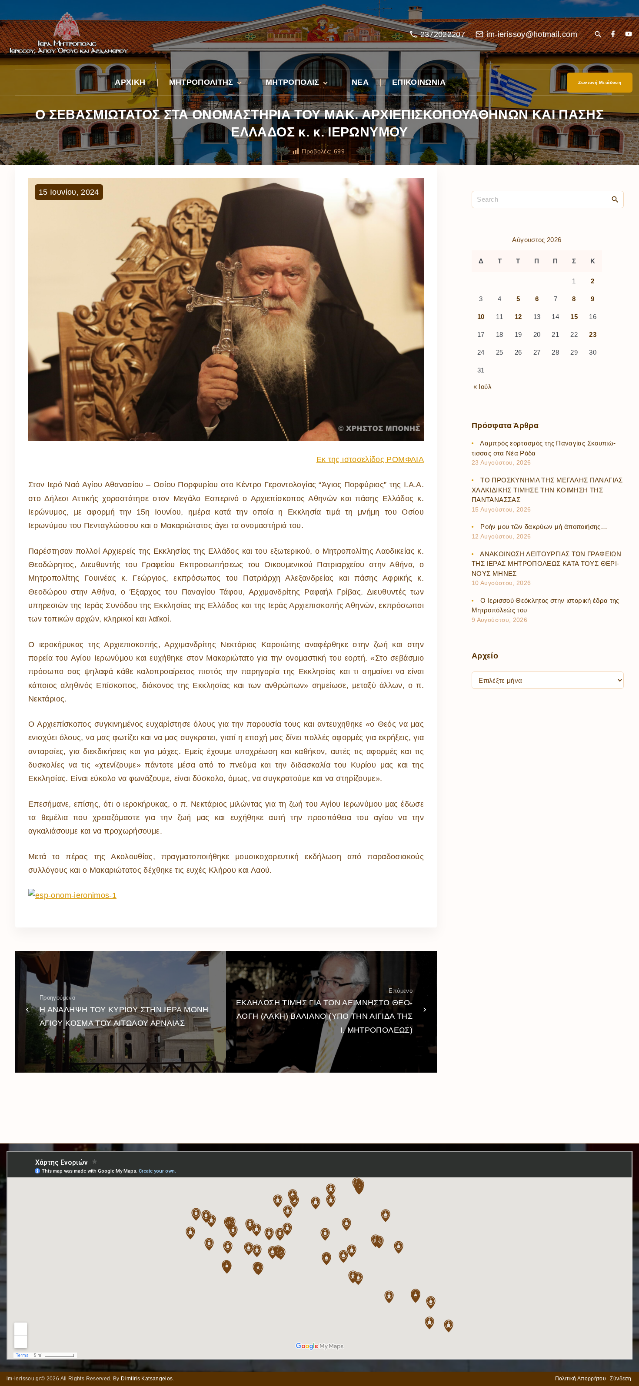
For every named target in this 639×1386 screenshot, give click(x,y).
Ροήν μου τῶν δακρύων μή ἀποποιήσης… (543, 526)
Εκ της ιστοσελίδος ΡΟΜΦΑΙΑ (370, 459)
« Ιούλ (482, 386)
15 (574, 316)
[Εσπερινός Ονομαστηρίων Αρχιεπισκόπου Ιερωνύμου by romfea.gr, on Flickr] (72, 895)
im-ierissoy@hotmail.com (531, 34)
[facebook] (613, 34)
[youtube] (628, 34)
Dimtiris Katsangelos (147, 1379)
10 (481, 316)
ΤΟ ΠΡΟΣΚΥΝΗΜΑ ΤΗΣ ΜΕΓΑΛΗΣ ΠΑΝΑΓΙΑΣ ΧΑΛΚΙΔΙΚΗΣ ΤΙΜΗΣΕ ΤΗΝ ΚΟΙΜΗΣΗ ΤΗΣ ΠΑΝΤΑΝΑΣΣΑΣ (547, 489)
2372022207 (443, 34)
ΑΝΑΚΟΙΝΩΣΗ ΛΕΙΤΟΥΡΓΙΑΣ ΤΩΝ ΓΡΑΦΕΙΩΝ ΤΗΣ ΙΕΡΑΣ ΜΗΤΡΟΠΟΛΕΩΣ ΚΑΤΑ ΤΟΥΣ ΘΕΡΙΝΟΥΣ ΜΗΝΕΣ (546, 563)
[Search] (615, 199)
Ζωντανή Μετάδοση (599, 82)
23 (592, 334)
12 (518, 316)
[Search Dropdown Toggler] (598, 35)
